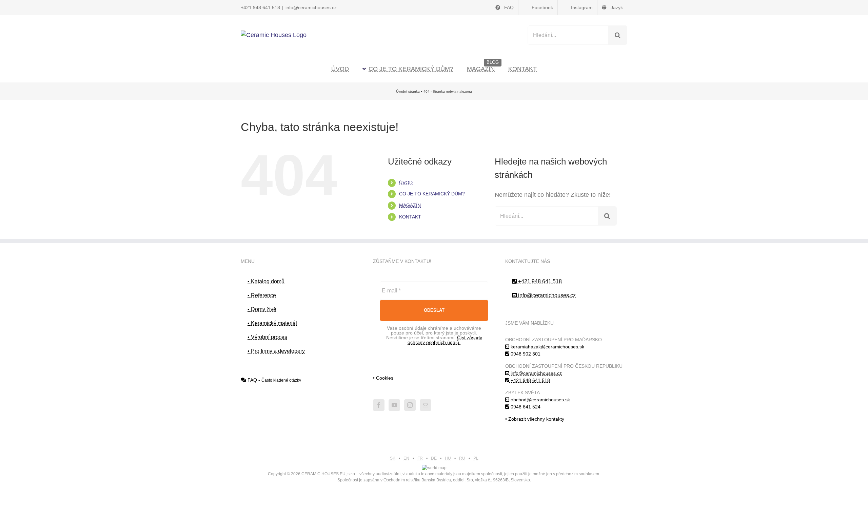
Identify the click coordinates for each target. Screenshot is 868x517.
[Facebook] (378, 405)
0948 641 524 (524, 406)
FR (420, 458)
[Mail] (425, 405)
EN (406, 458)
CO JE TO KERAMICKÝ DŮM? (432, 193)
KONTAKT (410, 216)
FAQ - (273, 380)
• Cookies (383, 378)
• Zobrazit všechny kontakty (534, 419)
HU (448, 458)
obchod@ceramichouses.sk (539, 399)
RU (462, 458)
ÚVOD (406, 182)
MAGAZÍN (410, 205)
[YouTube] (394, 405)
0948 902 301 (524, 354)
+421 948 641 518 (260, 7)
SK (392, 458)
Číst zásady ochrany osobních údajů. (445, 340)
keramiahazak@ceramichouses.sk (546, 346)
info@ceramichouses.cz (311, 7)
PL (475, 458)
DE (434, 458)
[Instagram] (410, 405)
